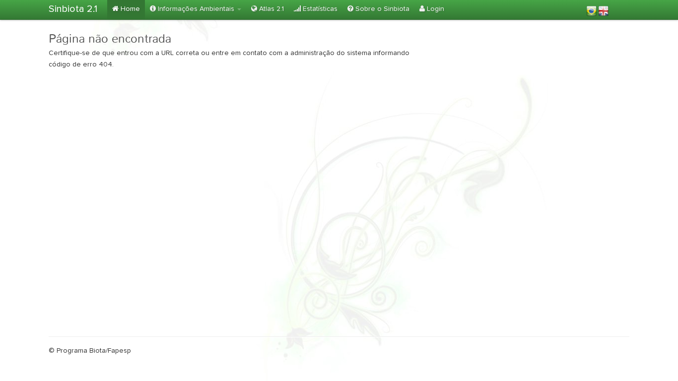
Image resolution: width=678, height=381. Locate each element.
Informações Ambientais (196, 8)
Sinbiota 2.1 (73, 9)
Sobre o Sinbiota (381, 8)
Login (434, 8)
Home (129, 8)
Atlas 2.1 (270, 8)
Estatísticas (319, 8)
